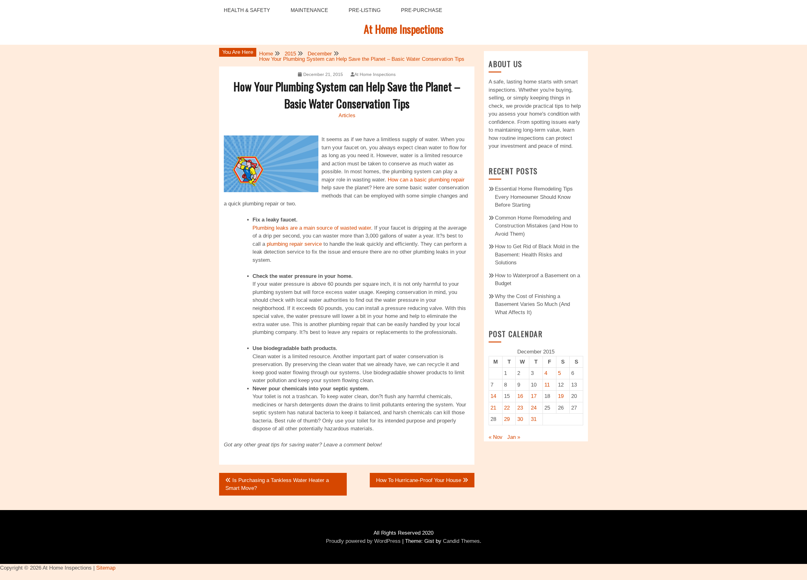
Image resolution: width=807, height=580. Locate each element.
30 (520, 419)
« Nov (495, 437)
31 (534, 419)
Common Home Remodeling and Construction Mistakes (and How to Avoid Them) (536, 226)
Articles (347, 115)
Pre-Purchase (421, 10)
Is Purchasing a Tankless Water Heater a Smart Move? (277, 484)
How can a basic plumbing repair (426, 180)
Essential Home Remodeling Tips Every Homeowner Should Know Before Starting (534, 197)
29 (507, 419)
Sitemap (105, 568)
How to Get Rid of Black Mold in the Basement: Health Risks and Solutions (537, 255)
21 (493, 408)
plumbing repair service (294, 244)
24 (534, 408)
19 (561, 396)
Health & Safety (247, 10)
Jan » (513, 437)
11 (547, 385)
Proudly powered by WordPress (363, 541)
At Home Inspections (404, 29)
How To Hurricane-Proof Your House (418, 480)
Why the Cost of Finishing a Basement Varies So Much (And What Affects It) (532, 304)
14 (493, 396)
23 (520, 408)
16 (520, 396)
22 (507, 408)
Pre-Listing (364, 10)
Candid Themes (461, 541)
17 (534, 396)
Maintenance (309, 10)
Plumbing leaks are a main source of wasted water (312, 228)
